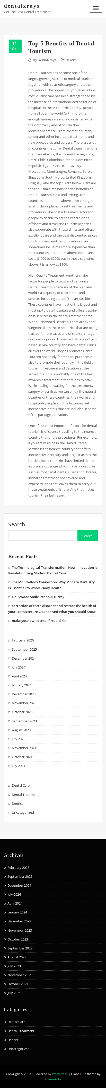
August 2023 (21, 730)
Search (16, 524)
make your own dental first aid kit (39, 620)
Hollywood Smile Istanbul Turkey (38, 597)
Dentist (71, 60)
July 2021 (18, 765)
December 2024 (24, 658)
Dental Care (21, 785)
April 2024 (19, 676)
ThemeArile (53, 1079)
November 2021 (24, 748)
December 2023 (24, 694)
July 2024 (18, 667)
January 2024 (21, 685)
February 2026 (23, 640)
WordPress (60, 1074)
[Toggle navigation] (96, 8)
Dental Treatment (25, 794)
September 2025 (24, 649)
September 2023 (24, 721)
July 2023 (18, 739)
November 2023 (24, 703)
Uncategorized (23, 812)
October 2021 (22, 757)
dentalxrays (22, 6)
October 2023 (22, 712)
